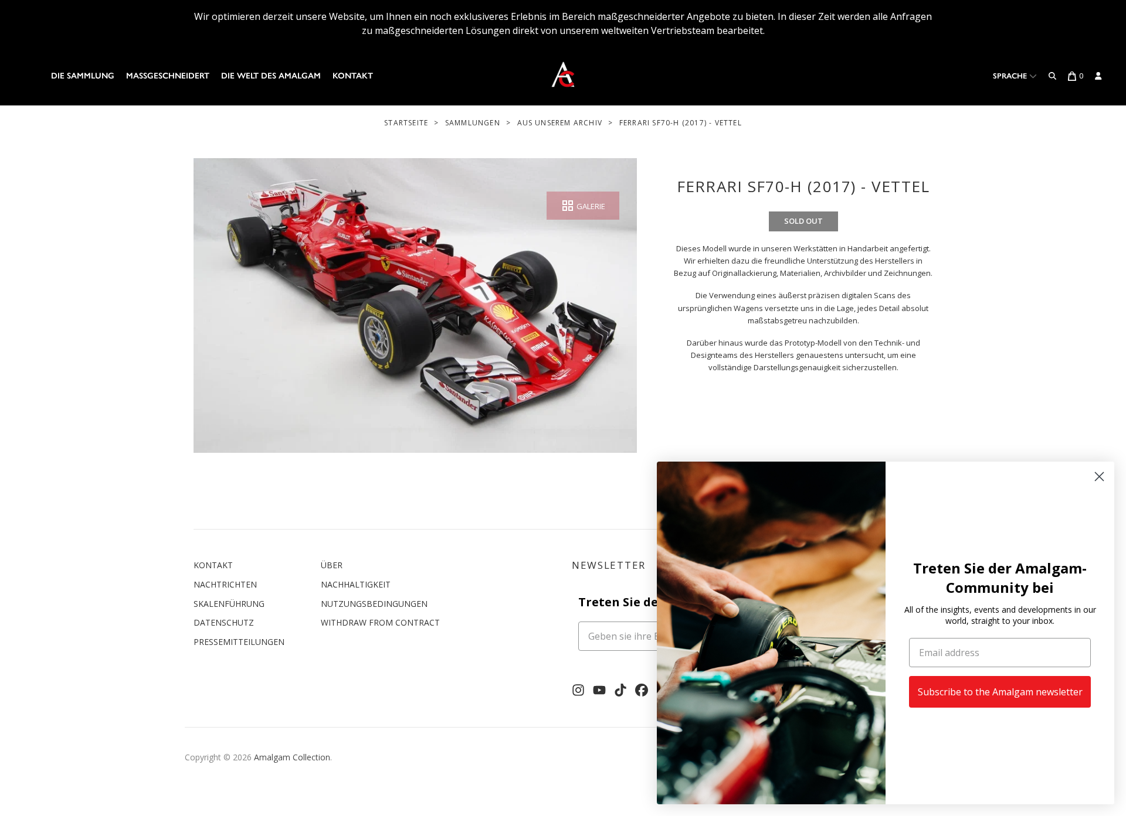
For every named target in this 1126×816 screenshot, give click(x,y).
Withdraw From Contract (380, 622)
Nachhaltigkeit (356, 584)
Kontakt (353, 76)
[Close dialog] (1099, 476)
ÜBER (331, 565)
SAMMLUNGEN (472, 123)
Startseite (406, 123)
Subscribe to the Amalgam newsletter (1000, 691)
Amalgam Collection (292, 757)
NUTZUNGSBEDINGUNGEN (374, 603)
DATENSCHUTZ (224, 622)
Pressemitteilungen (239, 641)
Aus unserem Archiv (560, 123)
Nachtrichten (225, 584)
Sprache (1011, 75)
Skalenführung (229, 603)
